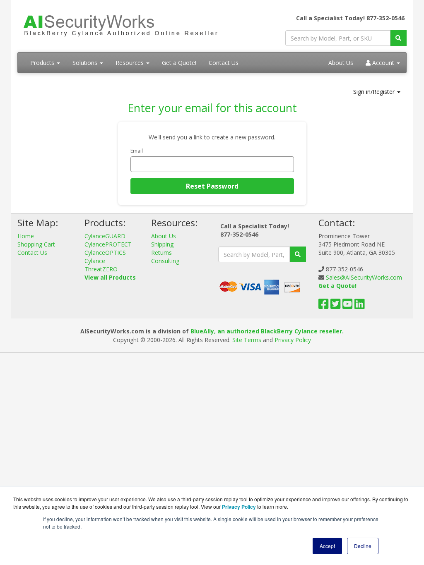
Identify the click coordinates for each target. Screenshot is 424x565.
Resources (130, 63)
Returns (161, 252)
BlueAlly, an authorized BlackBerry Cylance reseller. (267, 331)
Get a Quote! (179, 63)
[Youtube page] (347, 306)
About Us (340, 63)
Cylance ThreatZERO (101, 265)
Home (25, 236)
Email (136, 150)
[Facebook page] (323, 306)
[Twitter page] (335, 306)
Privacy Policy (293, 340)
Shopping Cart (36, 244)
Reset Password (212, 186)
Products (43, 63)
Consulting (165, 261)
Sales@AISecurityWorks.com (364, 277)
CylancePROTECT (108, 244)
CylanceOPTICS (105, 252)
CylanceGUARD (104, 236)
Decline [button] (362, 545)
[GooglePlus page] (372, 306)
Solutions (85, 63)
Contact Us (223, 63)
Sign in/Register (374, 92)
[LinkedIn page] (359, 306)
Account (383, 63)
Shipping (162, 244)
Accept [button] (327, 545)
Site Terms (246, 340)
